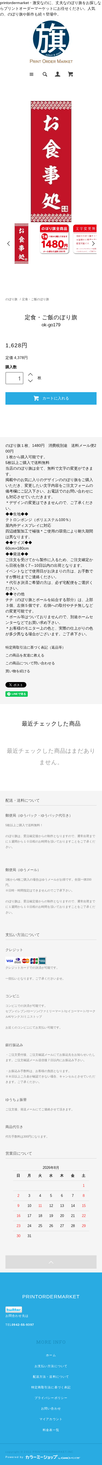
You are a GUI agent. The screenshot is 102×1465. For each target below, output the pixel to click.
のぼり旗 (11, 299)
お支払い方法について (51, 1366)
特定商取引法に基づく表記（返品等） (35, 647)
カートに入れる (55, 398)
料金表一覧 (51, 1430)
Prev (9, 243)
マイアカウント (51, 1419)
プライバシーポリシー (51, 1397)
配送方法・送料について (51, 1376)
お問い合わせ (51, 1408)
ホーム (51, 1355)
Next (93, 243)
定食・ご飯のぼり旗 (35, 299)
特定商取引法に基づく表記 (51, 1387)
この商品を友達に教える (24, 655)
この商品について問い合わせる (30, 663)
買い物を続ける (17, 671)
